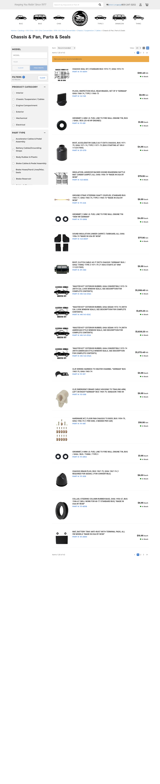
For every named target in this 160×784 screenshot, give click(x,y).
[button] (134, 554)
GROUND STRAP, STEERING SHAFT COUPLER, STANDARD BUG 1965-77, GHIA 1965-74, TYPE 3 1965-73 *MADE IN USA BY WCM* (99, 197)
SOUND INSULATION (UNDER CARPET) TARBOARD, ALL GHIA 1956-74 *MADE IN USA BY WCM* (98, 235)
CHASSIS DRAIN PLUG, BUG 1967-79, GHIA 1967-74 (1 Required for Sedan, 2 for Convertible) (95, 472)
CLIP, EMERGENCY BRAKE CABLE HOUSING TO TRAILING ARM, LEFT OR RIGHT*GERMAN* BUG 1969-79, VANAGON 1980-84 (99, 390)
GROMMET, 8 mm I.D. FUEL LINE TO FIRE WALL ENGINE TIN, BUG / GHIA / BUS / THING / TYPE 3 (100, 453)
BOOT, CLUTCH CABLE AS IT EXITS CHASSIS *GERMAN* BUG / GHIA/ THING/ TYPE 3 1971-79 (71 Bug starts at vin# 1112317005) (99, 264)
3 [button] (143, 555)
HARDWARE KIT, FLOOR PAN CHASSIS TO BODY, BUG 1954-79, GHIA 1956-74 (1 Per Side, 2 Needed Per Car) (98, 419)
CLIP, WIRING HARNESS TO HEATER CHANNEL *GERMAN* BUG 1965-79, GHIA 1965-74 (99, 370)
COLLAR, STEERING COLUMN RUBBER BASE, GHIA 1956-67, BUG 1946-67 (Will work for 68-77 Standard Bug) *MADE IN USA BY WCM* (100, 501)
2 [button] (140, 555)
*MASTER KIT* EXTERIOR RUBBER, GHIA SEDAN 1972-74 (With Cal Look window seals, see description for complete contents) (99, 309)
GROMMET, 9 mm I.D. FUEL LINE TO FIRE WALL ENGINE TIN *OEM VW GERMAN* (97, 215)
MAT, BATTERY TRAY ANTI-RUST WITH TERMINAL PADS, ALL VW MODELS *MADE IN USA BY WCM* (98, 533)
